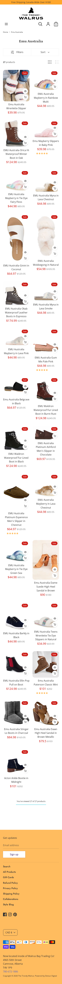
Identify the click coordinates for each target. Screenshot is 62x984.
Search (6, 866)
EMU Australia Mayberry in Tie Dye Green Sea (16, 569)
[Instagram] (10, 914)
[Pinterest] (15, 914)
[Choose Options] (25, 97)
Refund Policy (10, 883)
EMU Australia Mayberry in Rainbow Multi (46, 97)
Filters (19, 52)
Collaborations (10, 899)
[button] (42, 153)
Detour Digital (51, 976)
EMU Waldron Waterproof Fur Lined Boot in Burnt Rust (46, 409)
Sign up (14, 854)
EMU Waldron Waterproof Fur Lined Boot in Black (16, 457)
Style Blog (8, 904)
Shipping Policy (11, 893)
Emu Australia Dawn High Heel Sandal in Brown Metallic (45, 732)
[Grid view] (49, 62)
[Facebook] (5, 914)
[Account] (48, 22)
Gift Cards (8, 877)
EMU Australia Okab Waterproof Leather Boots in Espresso (16, 312)
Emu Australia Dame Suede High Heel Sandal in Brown (45, 586)
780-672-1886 (10, 971)
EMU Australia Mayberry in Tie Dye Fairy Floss (16, 198)
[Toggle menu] (6, 24)
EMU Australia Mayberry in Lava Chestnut (45, 503)
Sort (43, 52)
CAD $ (8, 932)
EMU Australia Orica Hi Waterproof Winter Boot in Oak (16, 154)
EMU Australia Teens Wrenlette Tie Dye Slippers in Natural (45, 635)
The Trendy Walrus (26, 976)
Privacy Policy (10, 888)
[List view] (57, 62)
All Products (9, 872)
